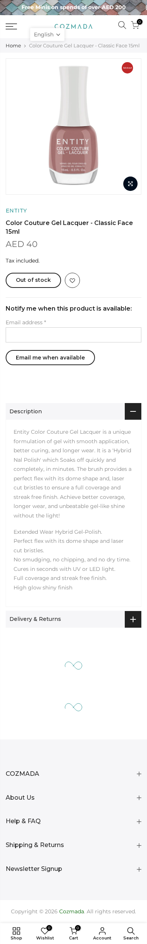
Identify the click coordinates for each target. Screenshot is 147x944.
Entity (16, 210)
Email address (26, 322)
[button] (47, 34)
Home (13, 45)
